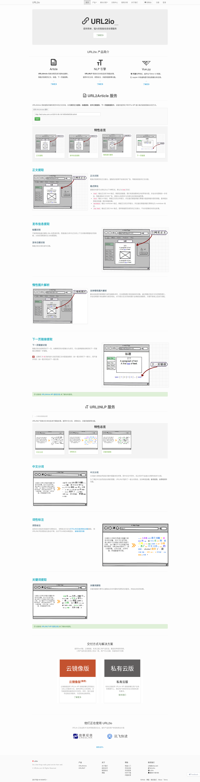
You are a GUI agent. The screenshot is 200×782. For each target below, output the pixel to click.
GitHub (142, 780)
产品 (94, 2)
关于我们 (134, 2)
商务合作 (105, 768)
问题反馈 (128, 775)
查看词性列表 (79, 531)
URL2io (36, 2)
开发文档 (128, 768)
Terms (166, 780)
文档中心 (114, 2)
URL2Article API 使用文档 (50, 394)
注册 (157, 2)
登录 (164, 2)
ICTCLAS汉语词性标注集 (79, 529)
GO (37, 119)
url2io (152, 770)
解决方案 (103, 2)
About (160, 780)
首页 (87, 2)
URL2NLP (82, 768)
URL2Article (83, 766)
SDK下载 (128, 773)
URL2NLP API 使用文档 (50, 626)
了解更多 (100, 35)
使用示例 (124, 2)
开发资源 (128, 770)
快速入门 (128, 766)
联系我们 (122, 694)
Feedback (194, 774)
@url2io (152, 768)
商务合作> (100, 747)
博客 (103, 773)
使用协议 (105, 770)
